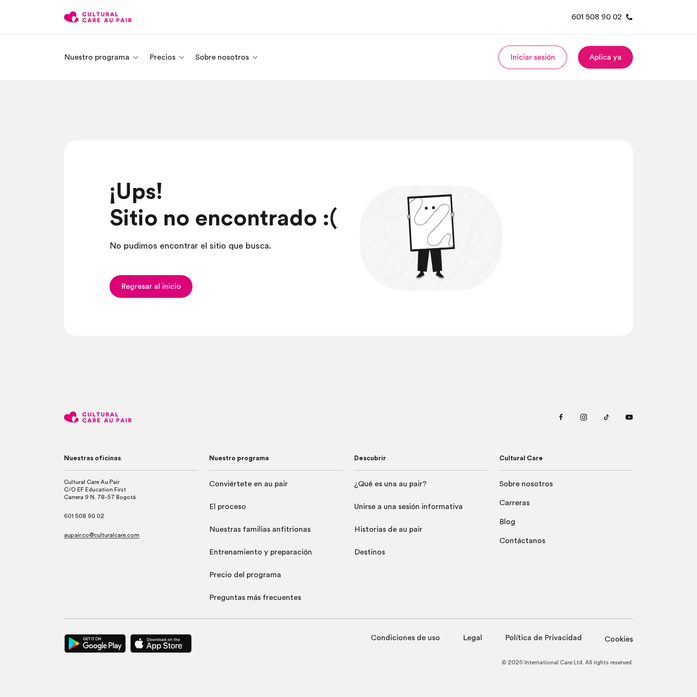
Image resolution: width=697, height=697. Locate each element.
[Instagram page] (583, 417)
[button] (533, 57)
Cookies (619, 639)
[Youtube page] (629, 417)
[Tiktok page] (606, 417)
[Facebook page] (561, 417)
